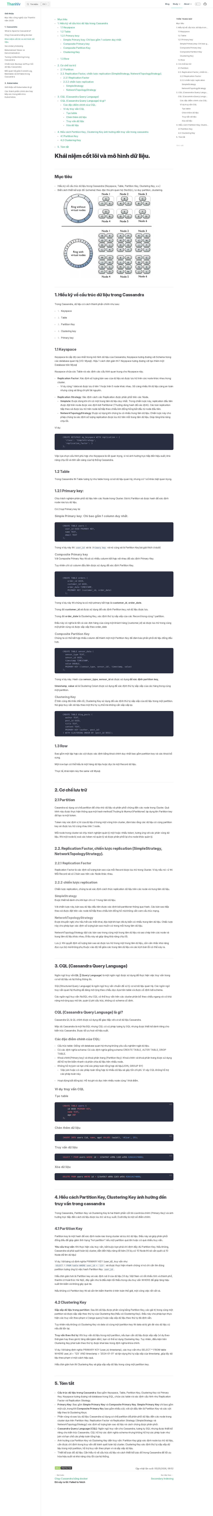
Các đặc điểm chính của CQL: (193, 100)
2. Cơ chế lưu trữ (183, 64)
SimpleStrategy (189, 84)
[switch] (198, 4)
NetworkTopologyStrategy (194, 88)
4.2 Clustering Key (186, 133)
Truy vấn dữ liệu (189, 117)
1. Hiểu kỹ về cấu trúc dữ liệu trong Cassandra (192, 27)
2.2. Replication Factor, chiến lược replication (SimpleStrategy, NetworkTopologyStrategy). (193, 72)
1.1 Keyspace (184, 31)
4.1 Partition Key (185, 129)
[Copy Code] (170, 437)
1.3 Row (181, 60)
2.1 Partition (183, 68)
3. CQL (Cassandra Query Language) (192, 92)
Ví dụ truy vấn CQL (188, 104)
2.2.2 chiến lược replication (192, 80)
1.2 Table (182, 35)
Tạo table (186, 108)
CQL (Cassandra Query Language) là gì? (193, 96)
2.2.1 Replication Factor (190, 76)
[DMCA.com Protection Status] (63, 1468)
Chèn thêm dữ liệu (190, 112)
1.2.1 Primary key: (185, 39)
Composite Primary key (190, 48)
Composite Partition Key (191, 52)
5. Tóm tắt (180, 137)
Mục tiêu (180, 23)
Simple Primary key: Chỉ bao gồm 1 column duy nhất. (194, 43)
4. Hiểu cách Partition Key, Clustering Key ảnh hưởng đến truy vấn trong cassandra (192, 125)
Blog (167, 4)
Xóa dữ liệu (187, 121)
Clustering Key (186, 56)
